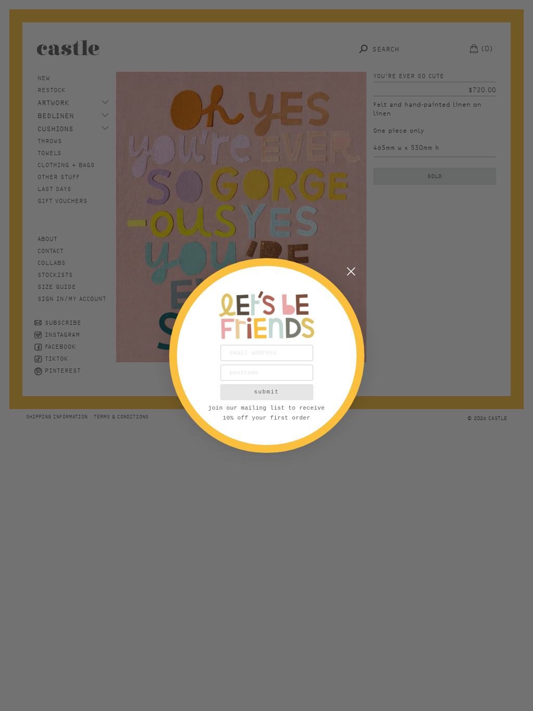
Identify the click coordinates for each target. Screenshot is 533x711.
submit (266, 392)
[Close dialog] (351, 271)
